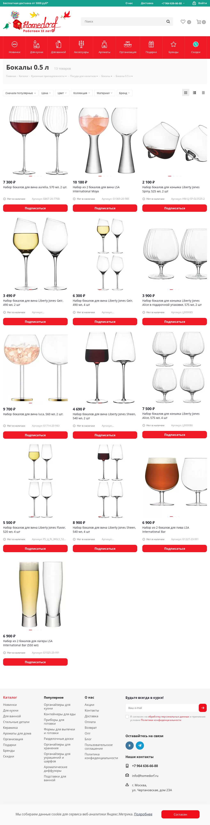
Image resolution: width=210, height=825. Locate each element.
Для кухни (10, 710)
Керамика (10, 727)
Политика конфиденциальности (101, 756)
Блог (88, 739)
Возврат (91, 727)
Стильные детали (16, 722)
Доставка (91, 716)
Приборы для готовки (54, 721)
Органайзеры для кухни (57, 706)
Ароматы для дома (17, 733)
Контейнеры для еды (60, 714)
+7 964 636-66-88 (172, 3)
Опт (87, 733)
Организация (13, 739)
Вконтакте (130, 745)
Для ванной (12, 716)
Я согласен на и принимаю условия (167, 718)
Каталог (10, 697)
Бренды (9, 750)
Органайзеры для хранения (57, 746)
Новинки (10, 705)
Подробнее (143, 814)
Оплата (90, 722)
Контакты (92, 710)
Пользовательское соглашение (99, 746)
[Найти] (168, 21)
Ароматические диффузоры (55, 769)
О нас (89, 697)
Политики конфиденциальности (161, 720)
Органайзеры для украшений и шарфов (57, 757)
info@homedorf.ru (145, 776)
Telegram (140, 745)
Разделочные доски (59, 739)
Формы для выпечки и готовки (59, 731)
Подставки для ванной (55, 778)
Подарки (9, 745)
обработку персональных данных (168, 716)
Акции (89, 705)
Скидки (8, 756)
